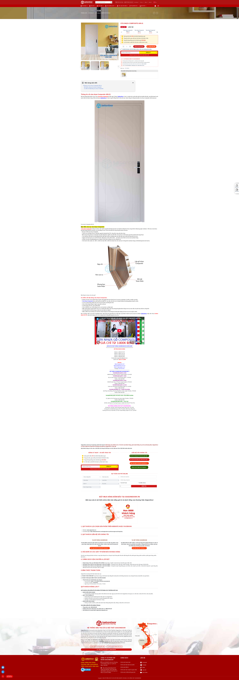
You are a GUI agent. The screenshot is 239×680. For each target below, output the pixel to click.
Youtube (144, 664)
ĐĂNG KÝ (148, 52)
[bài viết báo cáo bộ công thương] (90, 670)
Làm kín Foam (124, 482)
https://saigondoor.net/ (119, 364)
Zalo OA (144, 669)
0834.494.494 (152, 46)
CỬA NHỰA (84, 5)
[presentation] (81, 66)
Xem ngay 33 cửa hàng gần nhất (98, 646)
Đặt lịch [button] (237, 187)
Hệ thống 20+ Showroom (131, 65)
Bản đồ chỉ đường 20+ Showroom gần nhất (138, 455)
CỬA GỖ (92, 5)
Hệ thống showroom (129, 2)
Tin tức (141, 2)
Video (146, 2)
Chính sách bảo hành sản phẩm (127, 664)
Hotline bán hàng (120, 2)
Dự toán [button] (237, 191)
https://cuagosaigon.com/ (119, 367)
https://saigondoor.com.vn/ (119, 365)
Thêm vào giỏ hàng (138, 46)
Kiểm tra (144, 486)
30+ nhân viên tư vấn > (140, 65)
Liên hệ (150, 2)
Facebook (144, 662)
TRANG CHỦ (84, 13)
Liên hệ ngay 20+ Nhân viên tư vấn (115, 646)
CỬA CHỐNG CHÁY (110, 5)
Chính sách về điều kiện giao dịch (127, 672)
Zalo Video (145, 672)
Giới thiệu (136, 2)
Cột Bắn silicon (142, 482)
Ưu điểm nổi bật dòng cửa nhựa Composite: (94, 88)
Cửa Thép (100, 5)
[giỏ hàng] (155, 6)
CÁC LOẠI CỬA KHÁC (122, 5)
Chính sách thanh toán (125, 662)
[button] (3, 667)
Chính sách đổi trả (124, 667)
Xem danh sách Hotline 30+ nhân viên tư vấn (139, 459)
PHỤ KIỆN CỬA (134, 5)
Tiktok (143, 667)
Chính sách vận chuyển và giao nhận (128, 669)
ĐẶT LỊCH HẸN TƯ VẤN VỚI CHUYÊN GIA (139, 463)
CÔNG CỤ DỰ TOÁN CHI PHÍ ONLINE (139, 467)
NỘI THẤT (143, 5)
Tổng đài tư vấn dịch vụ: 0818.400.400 (107, 649)
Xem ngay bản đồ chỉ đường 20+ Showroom (99, 548)
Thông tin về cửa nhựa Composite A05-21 (92, 85)
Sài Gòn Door (121, 368)
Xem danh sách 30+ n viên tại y (139, 548)
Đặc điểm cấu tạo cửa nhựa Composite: (93, 87)
